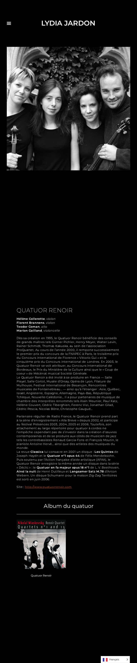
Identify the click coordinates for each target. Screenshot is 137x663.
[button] (9, 23)
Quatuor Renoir (41, 575)
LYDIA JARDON (68, 23)
